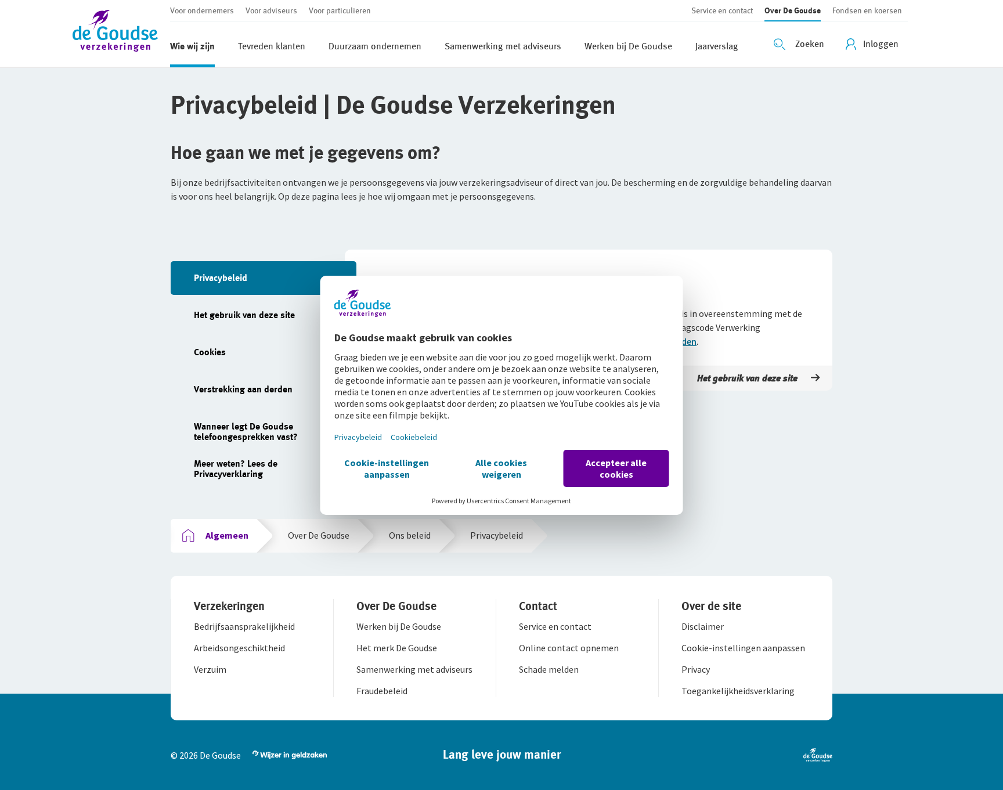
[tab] (263, 278)
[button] (121, 33)
